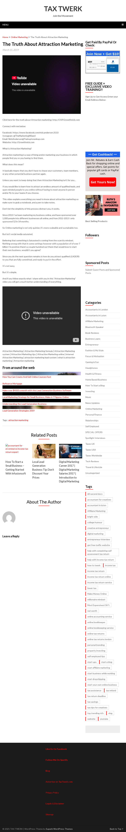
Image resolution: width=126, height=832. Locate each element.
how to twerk (93, 565)
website (91, 719)
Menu (5, 24)
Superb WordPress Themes (59, 829)
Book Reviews (92, 333)
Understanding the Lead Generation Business (24, 404)
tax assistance (94, 690)
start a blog (106, 662)
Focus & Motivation (94, 356)
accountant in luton (96, 505)
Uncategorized (92, 473)
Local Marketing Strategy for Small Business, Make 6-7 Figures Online (35, 397)
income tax (110, 565)
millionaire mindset (96, 599)
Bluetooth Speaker (94, 327)
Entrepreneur (91, 344)
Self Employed (92, 426)
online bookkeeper (96, 622)
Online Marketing (19, 37)
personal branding (96, 645)
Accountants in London (96, 309)
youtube (104, 719)
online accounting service (99, 616)
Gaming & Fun (92, 362)
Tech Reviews (92, 461)
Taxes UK (90, 444)
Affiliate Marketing (94, 321)
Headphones (91, 368)
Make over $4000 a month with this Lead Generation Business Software (36, 390)
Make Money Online (97, 593)
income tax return (95, 571)
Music (88, 397)
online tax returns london (99, 639)
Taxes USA (90, 449)
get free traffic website (98, 545)
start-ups (91, 662)
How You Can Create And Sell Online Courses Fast (26, 377)
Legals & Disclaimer (55, 803)
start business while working (101, 673)
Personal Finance (93, 414)
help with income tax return (100, 559)
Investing (90, 391)
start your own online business (102, 684)
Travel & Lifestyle (93, 467)
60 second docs (94, 494)
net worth (92, 611)
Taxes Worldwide (93, 455)
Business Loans (92, 338)
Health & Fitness (93, 373)
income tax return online (99, 576)
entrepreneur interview (98, 539)
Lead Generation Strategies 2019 (18, 410)
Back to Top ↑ (117, 829)
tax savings (92, 701)
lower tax (91, 588)
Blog (48, 770)
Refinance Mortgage (12, 383)
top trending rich (95, 713)
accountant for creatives (99, 499)
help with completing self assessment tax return (99, 552)
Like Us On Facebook (56, 749)
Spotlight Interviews (95, 438)
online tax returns (95, 633)
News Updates (92, 403)
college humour (94, 522)
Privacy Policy (52, 792)
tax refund (111, 690)
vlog (110, 713)
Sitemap (49, 814)
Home (5, 37)
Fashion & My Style (94, 350)
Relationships (91, 420)
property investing (96, 650)
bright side (92, 516)
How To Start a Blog (95, 385)
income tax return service (99, 582)
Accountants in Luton (95, 315)
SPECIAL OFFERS (93, 432)
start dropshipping (96, 679)
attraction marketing (18, 420)
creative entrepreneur (98, 528)
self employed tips (96, 656)
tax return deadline (96, 696)
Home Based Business (96, 379)
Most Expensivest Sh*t (98, 605)
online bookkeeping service (100, 628)
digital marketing (95, 533)
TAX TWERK (63, 9)
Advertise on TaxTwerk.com (59, 781)
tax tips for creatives (97, 707)
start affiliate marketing (98, 667)
